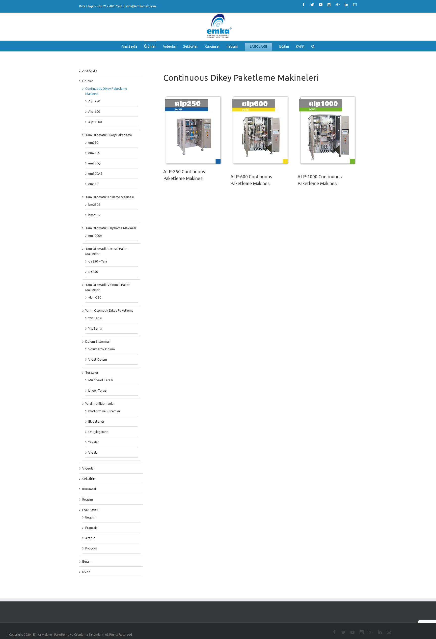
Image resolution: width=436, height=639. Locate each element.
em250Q (94, 163)
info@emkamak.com (141, 6)
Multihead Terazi (100, 380)
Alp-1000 (95, 122)
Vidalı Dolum (97, 359)
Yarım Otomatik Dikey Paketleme (109, 310)
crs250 (93, 271)
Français (91, 527)
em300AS (95, 173)
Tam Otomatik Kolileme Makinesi (109, 197)
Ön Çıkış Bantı (98, 431)
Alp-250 (94, 101)
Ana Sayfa (89, 70)
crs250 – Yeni (97, 261)
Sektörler (89, 478)
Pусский (91, 548)
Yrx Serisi (95, 328)
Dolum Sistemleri (97, 341)
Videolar (88, 468)
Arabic (90, 538)
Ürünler (87, 81)
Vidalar (93, 452)
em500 (93, 184)
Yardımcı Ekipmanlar (100, 403)
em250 (93, 142)
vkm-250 (94, 297)
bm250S (94, 204)
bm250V (94, 215)
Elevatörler (96, 421)
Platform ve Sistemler (104, 411)
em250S (94, 153)
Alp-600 (94, 111)
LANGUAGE (90, 509)
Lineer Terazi (97, 390)
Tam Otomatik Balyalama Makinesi (110, 228)
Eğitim (87, 561)
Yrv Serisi (95, 318)
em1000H (95, 235)
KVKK (86, 571)
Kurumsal (89, 489)
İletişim (87, 499)
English (90, 517)
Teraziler (91, 372)
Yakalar (93, 442)
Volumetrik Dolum (101, 349)
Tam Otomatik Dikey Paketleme (108, 135)
